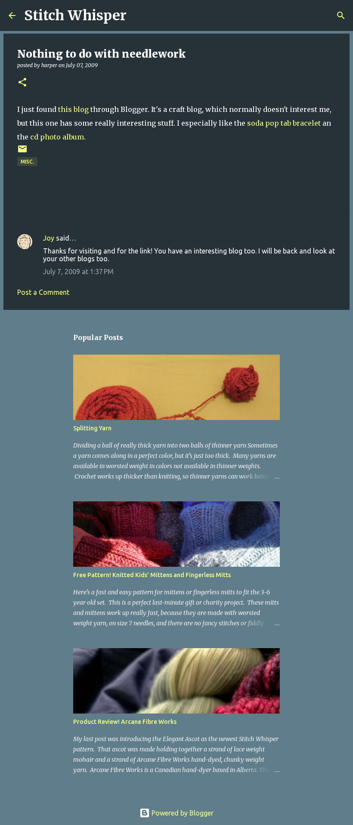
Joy (48, 238)
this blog (74, 109)
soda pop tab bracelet (284, 123)
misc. (27, 161)
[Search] (138, 15)
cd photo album (57, 137)
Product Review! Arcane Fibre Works (124, 721)
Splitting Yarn (92, 428)
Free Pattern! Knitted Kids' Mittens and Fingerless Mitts (152, 575)
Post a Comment (43, 292)
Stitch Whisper (75, 15)
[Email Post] (22, 152)
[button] (22, 83)
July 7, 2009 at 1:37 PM (78, 271)
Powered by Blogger (182, 813)
